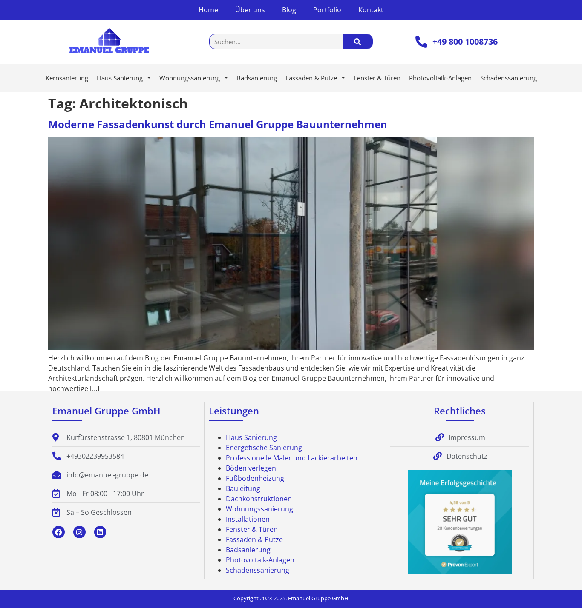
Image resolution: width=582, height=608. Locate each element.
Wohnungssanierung (189, 78)
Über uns (250, 9)
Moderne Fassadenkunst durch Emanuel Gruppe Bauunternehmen (217, 124)
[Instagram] (79, 532)
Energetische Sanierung (264, 447)
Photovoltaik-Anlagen (440, 78)
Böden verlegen (251, 468)
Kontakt (370, 9)
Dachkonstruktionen (259, 498)
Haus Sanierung (120, 78)
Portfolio (327, 9)
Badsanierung (256, 78)
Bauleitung (243, 488)
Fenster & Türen (377, 78)
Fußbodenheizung (255, 478)
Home (208, 9)
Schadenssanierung (508, 78)
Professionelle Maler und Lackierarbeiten (291, 457)
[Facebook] (58, 532)
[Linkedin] (100, 532)
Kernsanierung (67, 78)
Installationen (248, 519)
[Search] (357, 41)
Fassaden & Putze (311, 78)
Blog (289, 9)
